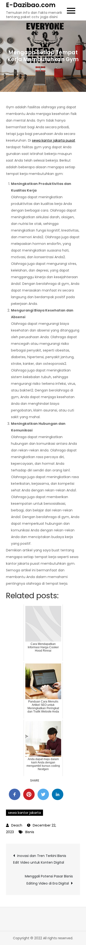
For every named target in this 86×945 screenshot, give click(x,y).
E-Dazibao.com (30, 5)
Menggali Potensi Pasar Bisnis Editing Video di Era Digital (49, 880)
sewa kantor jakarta (24, 812)
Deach (16, 825)
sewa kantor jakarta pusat (53, 140)
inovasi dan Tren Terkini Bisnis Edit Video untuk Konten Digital (39, 859)
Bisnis (29, 832)
